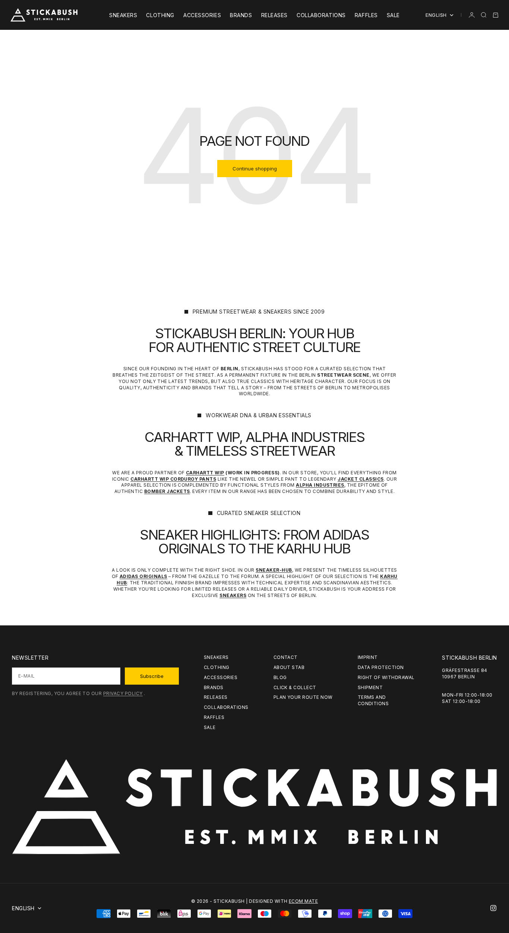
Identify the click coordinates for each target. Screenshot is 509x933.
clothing (160, 15)
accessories (202, 15)
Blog (280, 677)
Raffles (366, 15)
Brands (241, 15)
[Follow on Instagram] (493, 908)
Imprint (368, 657)
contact (286, 657)
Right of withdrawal (386, 677)
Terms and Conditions (373, 700)
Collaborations (321, 15)
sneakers (123, 15)
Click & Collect (295, 687)
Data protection (381, 667)
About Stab (289, 667)
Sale (393, 15)
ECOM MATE (303, 901)
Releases (274, 15)
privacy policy (123, 693)
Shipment (370, 687)
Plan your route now (303, 697)
